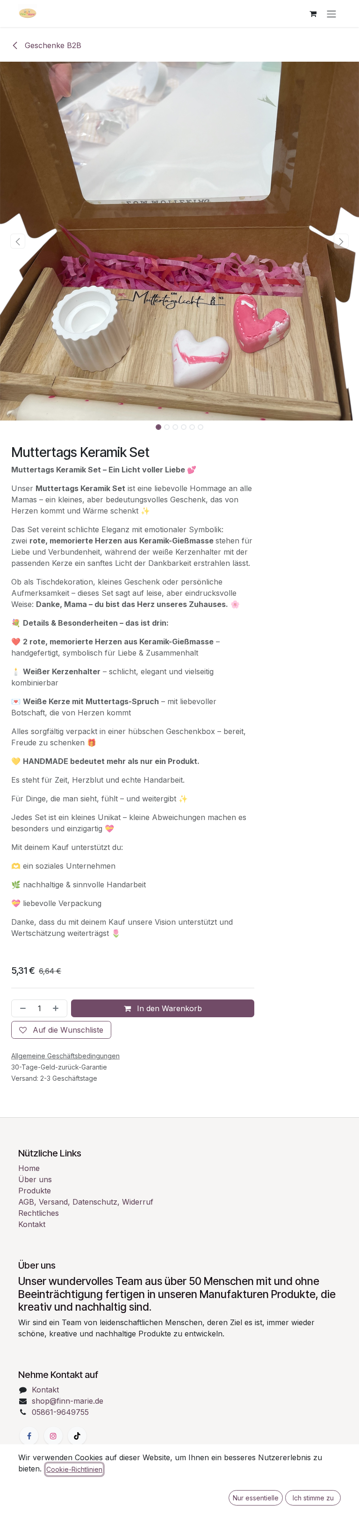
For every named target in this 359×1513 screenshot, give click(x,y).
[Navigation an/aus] (331, 13)
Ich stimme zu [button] (313, 1498)
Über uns (35, 1179)
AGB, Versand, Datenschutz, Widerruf (85, 1201)
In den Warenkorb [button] (168, 1008)
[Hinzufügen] (57, 1008)
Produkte (34, 1190)
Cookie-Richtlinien (74, 1469)
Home (29, 1168)
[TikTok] (77, 1436)
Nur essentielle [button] (256, 1498)
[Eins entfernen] (21, 1008)
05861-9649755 (60, 1412)
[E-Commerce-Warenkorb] (312, 13)
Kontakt (31, 1224)
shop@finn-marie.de (67, 1401)
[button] (18, 241)
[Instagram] (53, 1436)
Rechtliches (38, 1213)
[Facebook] (29, 1436)
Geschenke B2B (51, 45)
